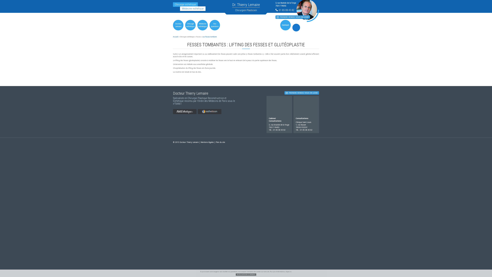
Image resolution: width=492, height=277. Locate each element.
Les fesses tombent (209, 37)
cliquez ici (288, 271)
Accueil (175, 37)
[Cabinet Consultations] (279, 105)
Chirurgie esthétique (190, 25)
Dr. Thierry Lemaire (246, 4)
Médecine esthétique (202, 25)
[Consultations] (306, 105)
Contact (285, 25)
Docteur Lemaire (178, 25)
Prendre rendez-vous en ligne (294, 17)
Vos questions (215, 25)
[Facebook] (296, 27)
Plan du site (220, 142)
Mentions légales (207, 142)
